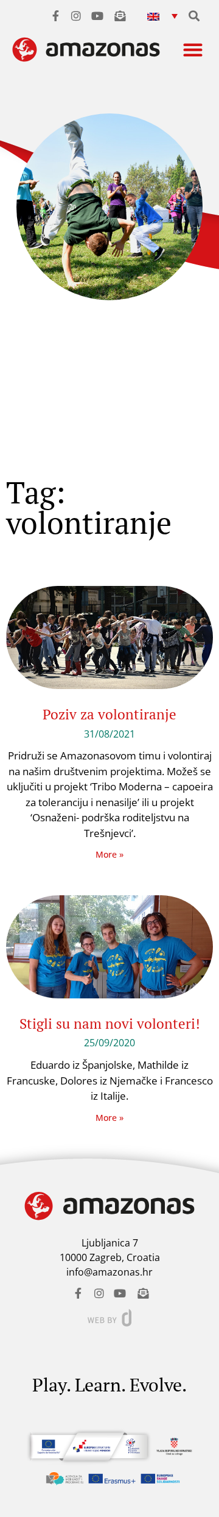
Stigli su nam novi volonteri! (109, 1023)
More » (109, 854)
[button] (162, 15)
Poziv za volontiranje (109, 714)
